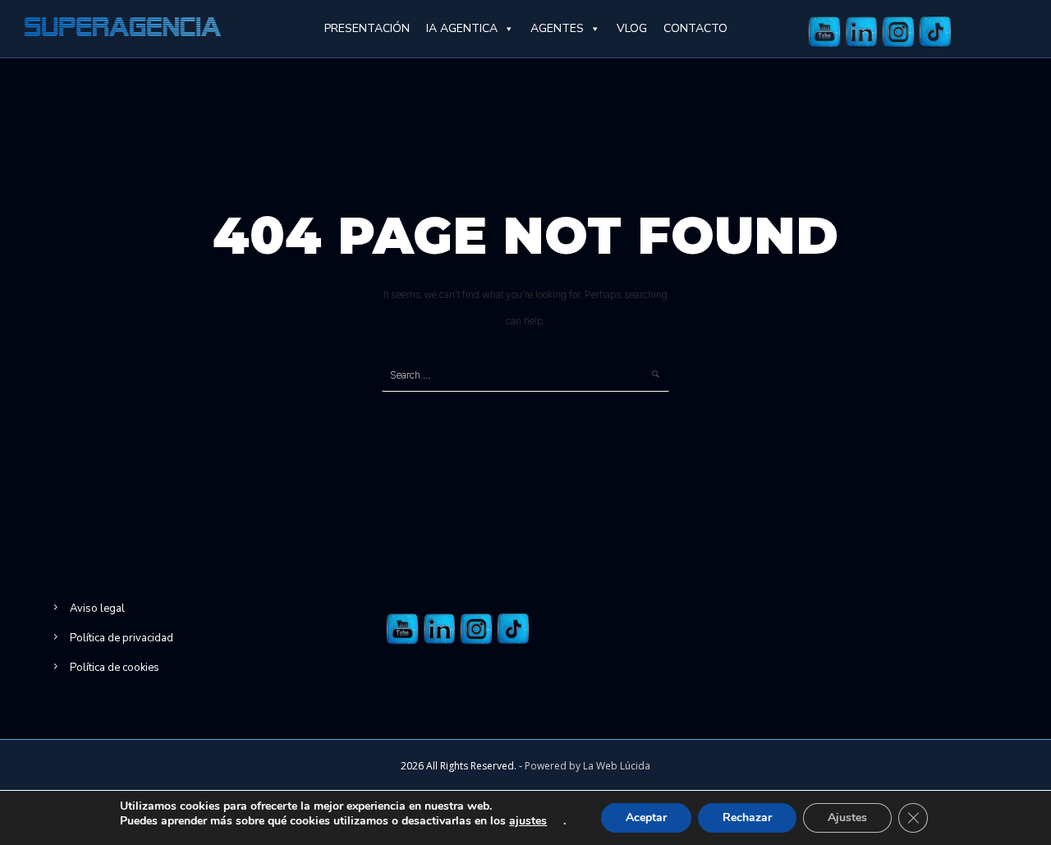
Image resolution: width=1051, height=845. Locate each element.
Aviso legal (97, 608)
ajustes (528, 821)
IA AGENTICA (462, 28)
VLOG (632, 28)
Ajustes (847, 817)
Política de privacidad (121, 638)
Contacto (695, 28)
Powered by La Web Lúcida (587, 766)
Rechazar (747, 817)
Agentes (557, 28)
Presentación (367, 28)
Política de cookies (114, 667)
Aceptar (646, 817)
